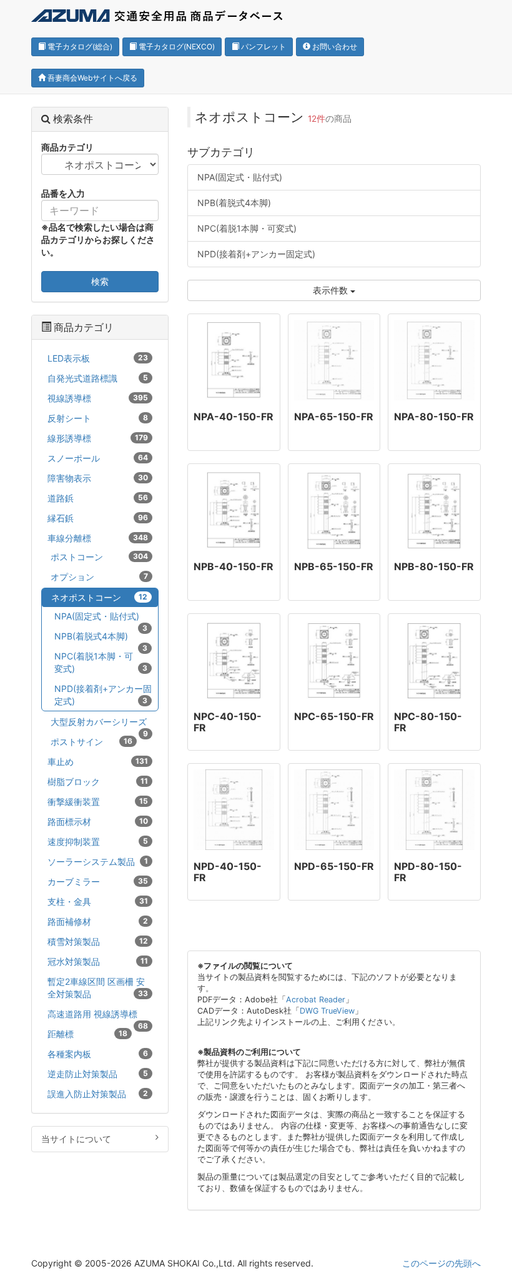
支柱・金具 (97, 901)
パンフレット (262, 46)
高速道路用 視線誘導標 (97, 1016)
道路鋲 (97, 498)
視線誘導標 (97, 398)
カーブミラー (97, 881)
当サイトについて (76, 1138)
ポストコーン (99, 556)
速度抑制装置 (97, 841)
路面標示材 (97, 821)
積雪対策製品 (97, 941)
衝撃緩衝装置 (97, 801)
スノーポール (97, 458)
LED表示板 (97, 358)
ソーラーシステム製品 (97, 861)
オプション (99, 576)
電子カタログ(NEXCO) (176, 46)
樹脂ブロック (97, 781)
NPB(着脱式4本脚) (234, 202)
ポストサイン (91, 741)
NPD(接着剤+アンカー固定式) (256, 254)
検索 (100, 281)
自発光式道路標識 (97, 378)
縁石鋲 (97, 518)
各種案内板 (97, 1054)
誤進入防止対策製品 (97, 1094)
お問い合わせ (333, 46)
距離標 (87, 1034)
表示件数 (331, 290)
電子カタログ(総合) (79, 46)
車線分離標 (97, 538)
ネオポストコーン (99, 597)
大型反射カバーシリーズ (99, 723)
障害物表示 (97, 478)
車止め (97, 761)
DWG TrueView (327, 1010)
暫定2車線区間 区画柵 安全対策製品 (97, 987)
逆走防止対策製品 (97, 1074)
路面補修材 (97, 921)
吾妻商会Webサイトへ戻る (91, 77)
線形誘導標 (97, 438)
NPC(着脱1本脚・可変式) (247, 228)
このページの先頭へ (441, 1263)
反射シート (97, 418)
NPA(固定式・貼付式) (239, 177)
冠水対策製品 (97, 961)
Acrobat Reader (315, 999)
